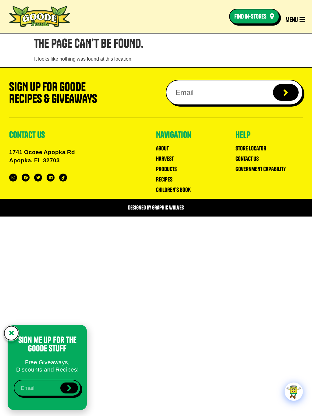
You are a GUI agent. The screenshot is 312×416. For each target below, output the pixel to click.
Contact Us (247, 159)
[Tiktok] (63, 178)
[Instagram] (13, 178)
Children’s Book (173, 190)
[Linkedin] (51, 178)
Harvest (165, 159)
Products (166, 169)
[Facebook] (26, 178)
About (162, 148)
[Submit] (286, 92)
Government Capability (261, 169)
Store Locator (251, 148)
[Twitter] (38, 178)
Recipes (164, 179)
